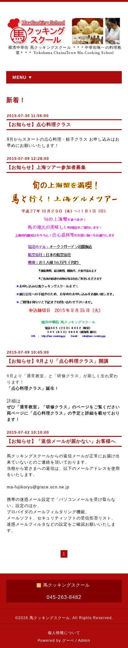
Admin (84, 640)
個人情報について (64, 633)
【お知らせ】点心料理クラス (39, 124)
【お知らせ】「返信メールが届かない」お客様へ (61, 441)
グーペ (68, 640)
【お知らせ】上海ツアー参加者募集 (46, 167)
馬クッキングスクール (50, 618)
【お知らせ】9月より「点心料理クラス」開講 (58, 361)
